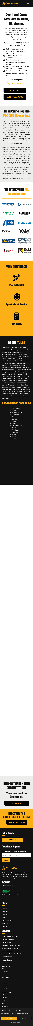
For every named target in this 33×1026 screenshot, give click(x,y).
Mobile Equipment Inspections (11, 951)
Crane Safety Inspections (10, 936)
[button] (16, 1023)
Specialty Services (7, 957)
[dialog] (16, 1017)
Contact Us (12, 840)
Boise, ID (4, 988)
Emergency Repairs (8, 939)
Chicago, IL (5, 997)
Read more (24, 1015)
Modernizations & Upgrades (11, 945)
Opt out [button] (24, 1018)
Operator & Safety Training (10, 948)
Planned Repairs (7, 942)
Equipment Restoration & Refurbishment (15, 954)
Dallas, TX (5, 1006)
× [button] (31, 1009)
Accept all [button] (9, 1018)
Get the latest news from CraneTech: (14, 851)
